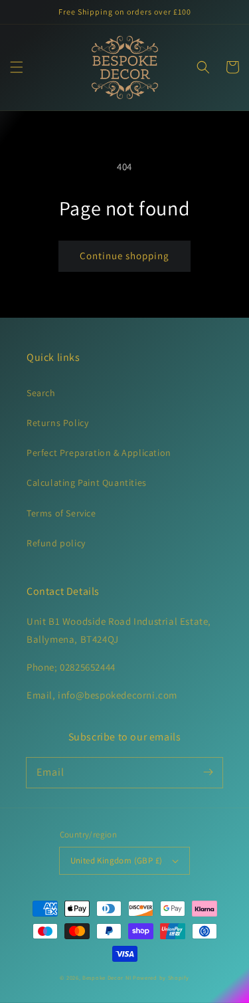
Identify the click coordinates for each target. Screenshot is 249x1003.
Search (41, 393)
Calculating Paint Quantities (87, 483)
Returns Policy (57, 423)
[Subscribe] (207, 772)
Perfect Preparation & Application (99, 453)
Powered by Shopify (161, 977)
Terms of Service (61, 513)
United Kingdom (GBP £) (116, 860)
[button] (16, 67)
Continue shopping (124, 255)
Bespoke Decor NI (106, 977)
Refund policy (56, 543)
